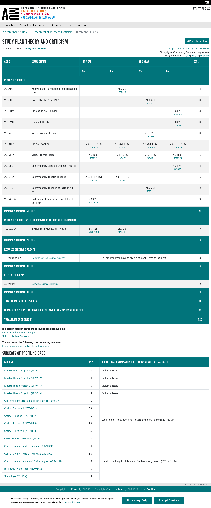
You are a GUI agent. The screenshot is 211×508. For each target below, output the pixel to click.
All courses (57, 25)
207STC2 (122, 180)
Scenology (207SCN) (15, 476)
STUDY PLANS (201, 9)
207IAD (150, 136)
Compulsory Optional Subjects (48, 258)
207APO (122, 92)
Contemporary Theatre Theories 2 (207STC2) (28, 453)
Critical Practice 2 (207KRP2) (20, 416)
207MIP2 (122, 158)
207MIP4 (178, 158)
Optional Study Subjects (45, 284)
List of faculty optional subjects (20, 332)
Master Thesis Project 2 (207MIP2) (23, 378)
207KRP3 (150, 147)
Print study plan (198, 41)
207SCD (150, 103)
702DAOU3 (94, 232)
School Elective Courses (33, 25)
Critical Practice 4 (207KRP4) (20, 431)
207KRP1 (94, 147)
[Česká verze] (206, 2)
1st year (186, 55)
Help (70, 25)
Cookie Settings (72, 502)
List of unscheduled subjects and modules (25, 346)
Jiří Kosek (75, 489)
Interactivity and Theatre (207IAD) (23, 468)
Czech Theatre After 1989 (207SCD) (23, 438)
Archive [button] (82, 25)
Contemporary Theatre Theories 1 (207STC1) (28, 446)
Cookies (151, 489)
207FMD (178, 125)
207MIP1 (94, 158)
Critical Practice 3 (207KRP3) (20, 423)
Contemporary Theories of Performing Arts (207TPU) (33, 461)
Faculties (10, 25)
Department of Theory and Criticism (52, 32)
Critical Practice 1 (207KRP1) (20, 408)
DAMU (25, 32)
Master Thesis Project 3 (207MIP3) (23, 385)
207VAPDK (94, 202)
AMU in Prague (117, 489)
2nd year (195, 55)
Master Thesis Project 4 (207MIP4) (23, 393)
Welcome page (10, 32)
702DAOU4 (122, 232)
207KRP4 (178, 147)
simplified (204, 55)
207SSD (177, 169)
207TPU (150, 191)
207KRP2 (122, 147)
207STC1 (94, 180)
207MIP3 (150, 158)
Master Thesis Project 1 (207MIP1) (23, 370)
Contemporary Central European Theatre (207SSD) (31, 400)
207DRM (178, 114)
